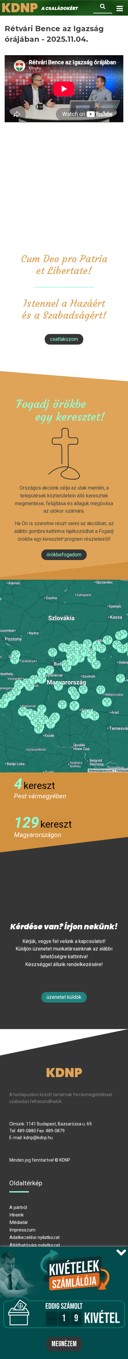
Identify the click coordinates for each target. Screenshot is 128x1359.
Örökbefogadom (64, 555)
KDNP (64, 1073)
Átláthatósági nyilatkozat (34, 1245)
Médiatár (18, 1222)
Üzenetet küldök (64, 997)
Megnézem (64, 1344)
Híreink (16, 1215)
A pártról (18, 1207)
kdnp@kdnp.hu (38, 1137)
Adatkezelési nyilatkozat (34, 1237)
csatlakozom (64, 339)
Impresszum (22, 1230)
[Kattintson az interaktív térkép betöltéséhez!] (64, 676)
